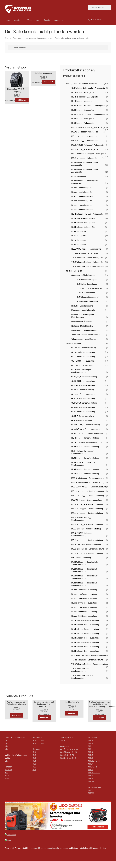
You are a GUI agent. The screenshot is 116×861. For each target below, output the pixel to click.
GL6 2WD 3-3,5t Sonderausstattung (85, 424)
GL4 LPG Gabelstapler (86, 292)
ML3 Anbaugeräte (78, 176)
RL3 (34, 758)
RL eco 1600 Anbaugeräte (82, 196)
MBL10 (91, 778)
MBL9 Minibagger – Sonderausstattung (87, 553)
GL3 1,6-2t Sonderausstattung (83, 398)
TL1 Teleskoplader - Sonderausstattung (87, 659)
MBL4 (90, 752)
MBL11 (91, 781)
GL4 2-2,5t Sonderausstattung (83, 407)
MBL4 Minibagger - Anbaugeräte (84, 140)
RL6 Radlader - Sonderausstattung (85, 642)
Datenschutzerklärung (48, 848)
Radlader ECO (38, 737)
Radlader (36, 749)
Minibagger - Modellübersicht (83, 310)
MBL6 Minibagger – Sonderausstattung (87, 524)
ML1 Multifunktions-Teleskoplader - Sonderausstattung (85, 563)
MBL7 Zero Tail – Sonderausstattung (86, 528)
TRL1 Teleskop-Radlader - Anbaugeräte (87, 257)
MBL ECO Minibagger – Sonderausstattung (88, 486)
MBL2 (90, 746)
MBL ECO (92, 740)
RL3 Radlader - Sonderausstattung (85, 629)
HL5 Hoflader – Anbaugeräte (82, 123)
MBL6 (90, 758)
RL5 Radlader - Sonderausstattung (85, 637)
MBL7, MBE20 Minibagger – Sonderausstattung (82, 534)
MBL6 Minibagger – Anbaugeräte (84, 149)
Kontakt (47, 20)
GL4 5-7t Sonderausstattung (82, 416)
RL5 (34, 763)
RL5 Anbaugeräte (78, 231)
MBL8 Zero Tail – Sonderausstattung (86, 544)
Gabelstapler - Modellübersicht (83, 275)
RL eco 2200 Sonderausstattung (84, 607)
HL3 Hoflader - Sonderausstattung (85, 458)
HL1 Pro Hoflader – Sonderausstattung (87, 442)
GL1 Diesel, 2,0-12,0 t (69, 749)
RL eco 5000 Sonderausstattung (84, 616)
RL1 (34, 752)
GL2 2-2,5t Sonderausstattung (83, 381)
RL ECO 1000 (38, 740)
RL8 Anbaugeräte (78, 244)
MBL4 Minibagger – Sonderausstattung (87, 513)
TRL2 (62, 740)
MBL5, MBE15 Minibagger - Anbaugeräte (87, 145)
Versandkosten (33, 20)
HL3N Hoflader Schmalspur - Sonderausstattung (83, 463)
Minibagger (92, 737)
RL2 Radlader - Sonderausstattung (85, 624)
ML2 (6, 743)
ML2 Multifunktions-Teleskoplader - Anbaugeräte (85, 170)
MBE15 (91, 790)
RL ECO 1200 (38, 743)
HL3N (7, 778)
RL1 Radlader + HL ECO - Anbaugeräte (87, 214)
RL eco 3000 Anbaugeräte (82, 209)
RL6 (34, 766)
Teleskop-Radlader (68, 737)
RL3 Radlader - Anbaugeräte (83, 222)
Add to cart (22, 100)
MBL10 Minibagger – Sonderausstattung (87, 491)
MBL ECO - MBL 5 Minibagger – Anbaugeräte (89, 127)
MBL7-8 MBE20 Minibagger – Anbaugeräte (88, 153)
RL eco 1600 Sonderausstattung (84, 598)
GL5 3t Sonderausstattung (81, 420)
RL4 (34, 761)
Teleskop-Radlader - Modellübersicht (86, 334)
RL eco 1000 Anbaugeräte (82, 187)
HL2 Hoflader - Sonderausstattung (85, 446)
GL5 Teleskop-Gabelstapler (88, 297)
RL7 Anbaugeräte (78, 240)
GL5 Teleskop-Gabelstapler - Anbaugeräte (88, 88)
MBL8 (90, 769)
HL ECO (8, 769)
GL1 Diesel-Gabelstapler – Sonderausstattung (82, 371)
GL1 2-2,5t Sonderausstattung (83, 352)
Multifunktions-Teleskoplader (16, 737)
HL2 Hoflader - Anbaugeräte (82, 101)
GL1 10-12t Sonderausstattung (83, 347)
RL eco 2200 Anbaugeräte (82, 205)
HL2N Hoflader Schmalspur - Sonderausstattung (83, 452)
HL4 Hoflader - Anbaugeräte (82, 118)
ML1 (6, 740)
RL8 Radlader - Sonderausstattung (85, 651)
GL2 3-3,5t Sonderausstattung (83, 385)
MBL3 (90, 749)
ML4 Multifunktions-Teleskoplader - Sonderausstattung (85, 584)
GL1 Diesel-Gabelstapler (87, 279)
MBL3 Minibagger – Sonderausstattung (87, 508)
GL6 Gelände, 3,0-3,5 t (69, 758)
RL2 (34, 755)
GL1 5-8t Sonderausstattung (82, 365)
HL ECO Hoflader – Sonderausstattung (87, 433)
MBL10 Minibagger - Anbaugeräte (85, 131)
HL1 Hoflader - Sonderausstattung (85, 438)
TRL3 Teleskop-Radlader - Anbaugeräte (87, 266)
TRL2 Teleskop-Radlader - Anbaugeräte (87, 262)
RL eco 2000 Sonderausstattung (84, 602)
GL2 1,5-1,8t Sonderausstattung (84, 376)
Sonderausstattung (73, 343)
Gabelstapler (65, 746)
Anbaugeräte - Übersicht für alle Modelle (82, 83)
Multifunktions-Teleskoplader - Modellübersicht (83, 315)
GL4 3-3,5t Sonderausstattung (83, 411)
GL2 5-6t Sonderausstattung (82, 389)
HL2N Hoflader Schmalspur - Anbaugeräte (88, 105)
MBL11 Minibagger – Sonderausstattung (87, 495)
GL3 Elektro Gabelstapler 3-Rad (89, 288)
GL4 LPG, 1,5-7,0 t (67, 755)
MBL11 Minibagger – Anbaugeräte (85, 136)
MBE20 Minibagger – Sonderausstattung (87, 482)
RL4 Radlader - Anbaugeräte (83, 227)
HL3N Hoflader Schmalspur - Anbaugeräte (88, 114)
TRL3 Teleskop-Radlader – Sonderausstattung (82, 676)
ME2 (6, 761)
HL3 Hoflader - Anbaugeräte (82, 110)
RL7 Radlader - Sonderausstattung (85, 646)
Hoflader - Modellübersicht (82, 305)
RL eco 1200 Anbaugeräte (82, 192)
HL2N (7, 775)
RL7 (34, 769)
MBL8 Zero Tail (94, 772)
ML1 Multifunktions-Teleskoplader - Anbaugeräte (85, 163)
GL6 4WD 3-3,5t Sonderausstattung (85, 429)
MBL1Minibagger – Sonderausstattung (86, 500)
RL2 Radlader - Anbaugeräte (83, 218)
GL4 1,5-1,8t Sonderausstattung (84, 403)
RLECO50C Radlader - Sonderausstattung (88, 655)
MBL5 (90, 755)
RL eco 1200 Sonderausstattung (84, 594)
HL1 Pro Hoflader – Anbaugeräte (84, 96)
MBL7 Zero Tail (94, 766)
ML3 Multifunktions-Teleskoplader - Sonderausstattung (85, 577)
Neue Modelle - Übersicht (81, 321)
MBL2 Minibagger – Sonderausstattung (87, 504)
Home (7, 20)
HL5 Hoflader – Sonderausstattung (85, 473)
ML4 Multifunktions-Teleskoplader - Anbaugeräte (85, 182)
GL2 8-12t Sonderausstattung (83, 394)
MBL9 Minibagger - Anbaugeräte (84, 158)
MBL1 (90, 743)
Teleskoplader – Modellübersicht (84, 339)
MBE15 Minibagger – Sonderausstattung (87, 478)
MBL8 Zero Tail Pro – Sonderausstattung (87, 548)
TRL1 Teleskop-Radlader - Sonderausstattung (89, 664)
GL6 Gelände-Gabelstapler (87, 301)
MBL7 (90, 763)
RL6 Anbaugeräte (78, 235)
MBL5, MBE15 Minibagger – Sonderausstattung (82, 518)
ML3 (6, 746)
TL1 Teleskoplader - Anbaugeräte (84, 253)
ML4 (6, 749)
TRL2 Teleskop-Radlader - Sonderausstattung (82, 669)
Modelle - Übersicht (74, 270)
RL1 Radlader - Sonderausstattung (85, 620)
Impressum (58, 20)
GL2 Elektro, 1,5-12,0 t (69, 752)
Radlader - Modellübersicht (82, 326)
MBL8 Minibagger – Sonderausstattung (87, 540)
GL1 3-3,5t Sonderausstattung (83, 356)
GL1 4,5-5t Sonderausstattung (83, 361)
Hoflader (8, 766)
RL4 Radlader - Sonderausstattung (85, 633)
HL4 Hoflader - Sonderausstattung (85, 469)
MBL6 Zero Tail (94, 761)
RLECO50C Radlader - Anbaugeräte (86, 249)
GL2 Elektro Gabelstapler (87, 284)
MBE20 (91, 793)
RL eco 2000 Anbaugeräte (82, 200)
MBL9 (90, 775)
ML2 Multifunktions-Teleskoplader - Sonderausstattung (85, 570)
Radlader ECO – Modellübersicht (84, 330)
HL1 (6, 772)
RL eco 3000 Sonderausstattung (84, 611)
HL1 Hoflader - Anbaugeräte (82, 92)
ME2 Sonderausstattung (81, 557)
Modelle (17, 20)
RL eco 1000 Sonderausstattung (84, 589)
